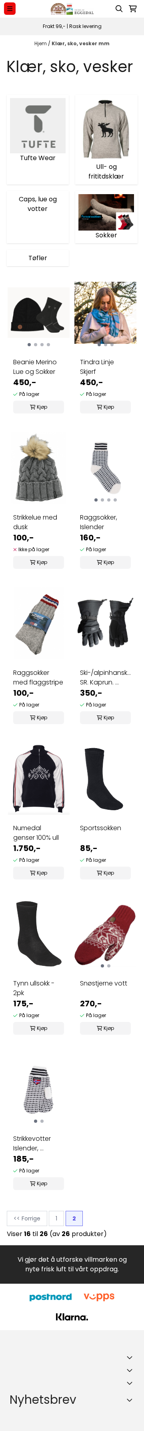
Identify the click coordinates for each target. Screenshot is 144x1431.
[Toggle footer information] (131, 1357)
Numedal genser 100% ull (36, 832)
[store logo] (72, 9)
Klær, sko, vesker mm (81, 43)
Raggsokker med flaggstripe (38, 677)
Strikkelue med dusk (35, 522)
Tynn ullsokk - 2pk (33, 988)
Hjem (41, 43)
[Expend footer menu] (131, 1370)
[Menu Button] (10, 8)
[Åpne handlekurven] (133, 9)
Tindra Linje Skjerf (97, 366)
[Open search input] (119, 8)
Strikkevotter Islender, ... (32, 1143)
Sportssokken (100, 828)
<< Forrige (27, 1218)
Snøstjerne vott (103, 983)
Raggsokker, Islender (98, 522)
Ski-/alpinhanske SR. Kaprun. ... (105, 677)
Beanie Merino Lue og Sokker (35, 366)
